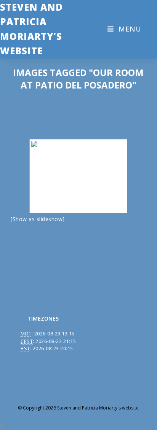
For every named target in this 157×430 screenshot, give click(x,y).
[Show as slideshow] (38, 219)
